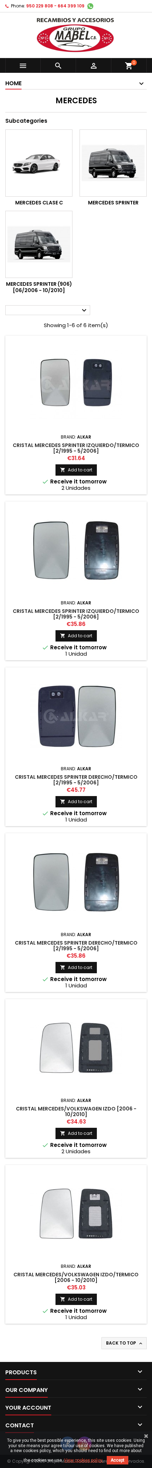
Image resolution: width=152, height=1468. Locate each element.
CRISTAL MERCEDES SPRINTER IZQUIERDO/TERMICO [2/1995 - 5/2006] (76, 448)
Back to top (125, 1343)
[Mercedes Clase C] (38, 163)
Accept (117, 1460)
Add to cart (76, 470)
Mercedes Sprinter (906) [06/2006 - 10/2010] (39, 287)
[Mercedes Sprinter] (113, 163)
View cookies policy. (83, 1460)
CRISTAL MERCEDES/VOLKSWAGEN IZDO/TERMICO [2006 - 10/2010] (76, 1277)
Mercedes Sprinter (113, 202)
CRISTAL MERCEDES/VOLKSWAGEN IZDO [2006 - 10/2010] (76, 1111)
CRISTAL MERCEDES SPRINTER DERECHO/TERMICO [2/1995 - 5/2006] (76, 779)
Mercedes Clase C (39, 202)
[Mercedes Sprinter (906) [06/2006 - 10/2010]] (38, 244)
